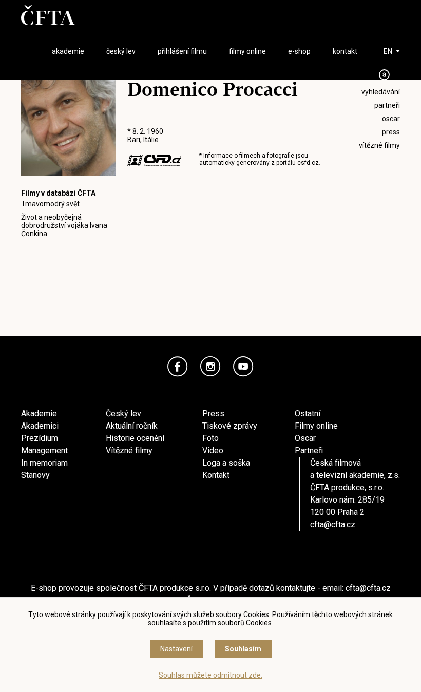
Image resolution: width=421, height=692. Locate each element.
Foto (210, 438)
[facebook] (177, 366)
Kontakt (215, 475)
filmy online (247, 51)
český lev (121, 51)
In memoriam (44, 463)
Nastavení (176, 649)
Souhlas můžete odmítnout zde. (210, 675)
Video (212, 450)
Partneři (309, 450)
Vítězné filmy (129, 450)
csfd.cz (308, 162)
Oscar (305, 438)
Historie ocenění (135, 438)
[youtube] (243, 366)
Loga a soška (226, 463)
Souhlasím (243, 649)
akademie (68, 51)
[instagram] (210, 366)
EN (388, 51)
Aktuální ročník (132, 426)
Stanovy (35, 475)
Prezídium (39, 438)
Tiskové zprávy (229, 426)
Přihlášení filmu (182, 51)
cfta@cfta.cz (332, 524)
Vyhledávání (380, 92)
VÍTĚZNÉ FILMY (379, 145)
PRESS (391, 132)
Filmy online (316, 426)
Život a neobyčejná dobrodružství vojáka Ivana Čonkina (64, 225)
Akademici (40, 426)
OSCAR (391, 118)
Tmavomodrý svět (50, 204)
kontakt (345, 51)
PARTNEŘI (387, 105)
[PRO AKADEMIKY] (384, 74)
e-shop (299, 51)
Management (44, 450)
